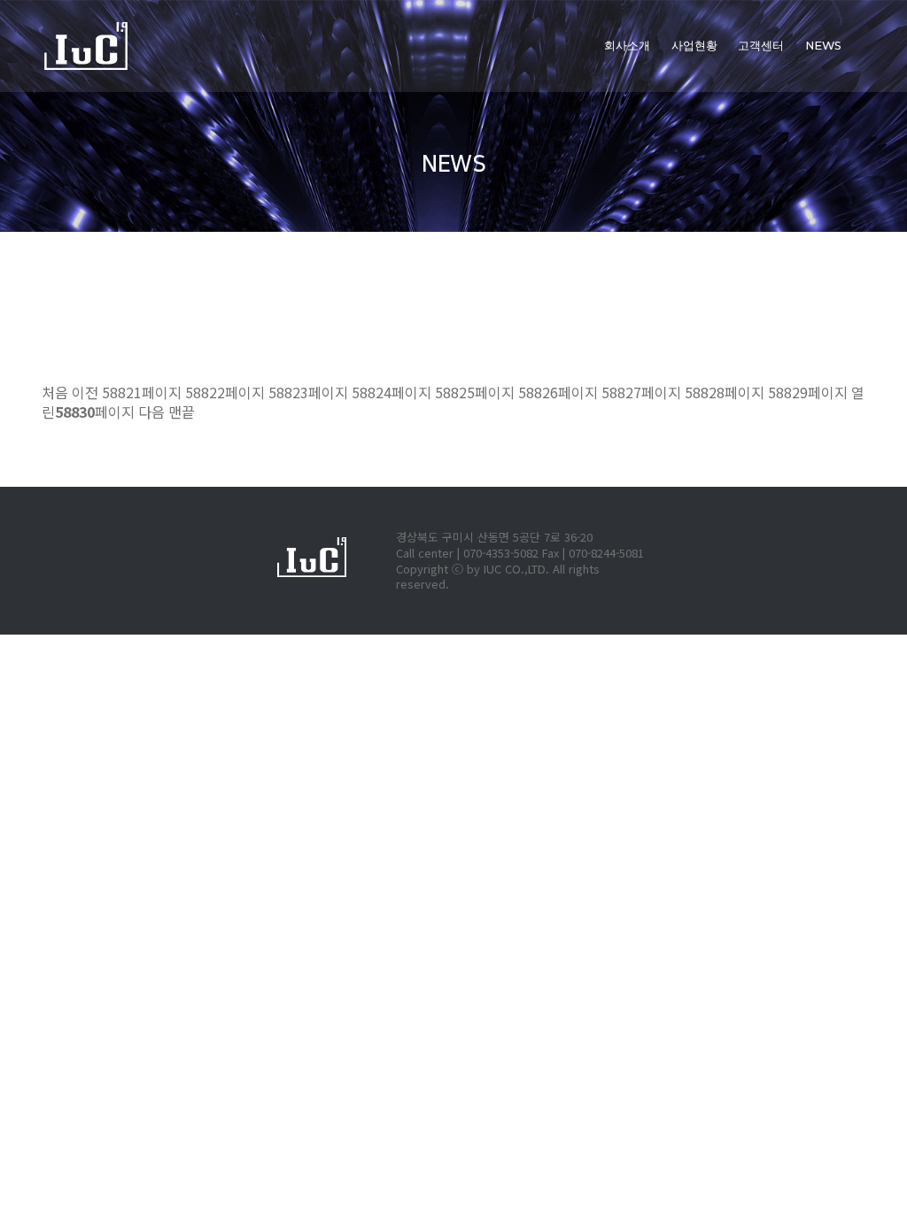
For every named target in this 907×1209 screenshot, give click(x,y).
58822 (225, 392)
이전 (85, 392)
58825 (475, 392)
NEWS (823, 45)
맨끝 (181, 411)
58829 (808, 392)
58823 (308, 392)
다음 (151, 411)
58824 (391, 392)
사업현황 (694, 45)
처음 (55, 392)
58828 (724, 392)
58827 (641, 392)
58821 (142, 392)
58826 (558, 392)
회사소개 (627, 45)
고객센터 (761, 45)
